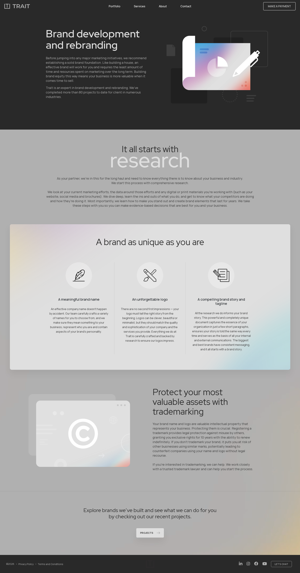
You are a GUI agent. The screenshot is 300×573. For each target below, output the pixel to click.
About (163, 6)
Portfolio (114, 6)
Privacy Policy (26, 564)
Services (139, 6)
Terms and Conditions (50, 564)
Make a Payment (279, 6)
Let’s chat (281, 564)
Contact (185, 6)
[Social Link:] (240, 563)
